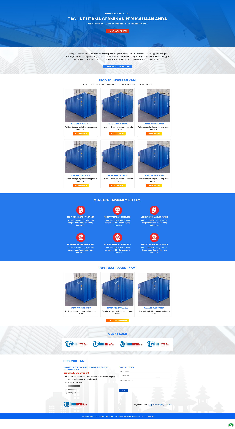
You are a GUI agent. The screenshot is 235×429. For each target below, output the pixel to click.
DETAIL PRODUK (81, 134)
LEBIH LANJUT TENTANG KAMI (118, 66)
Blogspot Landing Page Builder (159, 405)
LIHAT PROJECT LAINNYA (117, 320)
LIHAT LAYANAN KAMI (118, 31)
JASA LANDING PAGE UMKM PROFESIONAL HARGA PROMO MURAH (117, 416)
